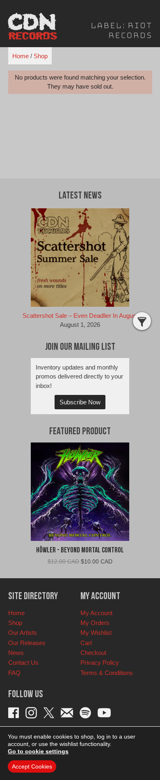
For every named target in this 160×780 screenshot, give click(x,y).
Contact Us (23, 662)
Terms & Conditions (106, 672)
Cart (86, 642)
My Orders (95, 622)
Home (20, 55)
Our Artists (22, 632)
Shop (41, 55)
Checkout (93, 652)
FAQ (14, 672)
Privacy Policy (99, 662)
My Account (96, 612)
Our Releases (27, 642)
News (16, 652)
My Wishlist (96, 632)
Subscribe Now (80, 402)
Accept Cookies (32, 766)
